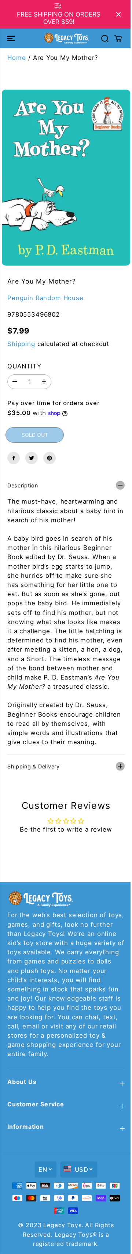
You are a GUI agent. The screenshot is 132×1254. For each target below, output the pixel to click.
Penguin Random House (45, 298)
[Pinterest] (49, 458)
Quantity (24, 366)
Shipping (21, 343)
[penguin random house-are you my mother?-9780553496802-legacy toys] (66, 178)
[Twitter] (31, 458)
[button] (11, 38)
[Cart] (118, 38)
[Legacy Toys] (66, 38)
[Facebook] (13, 458)
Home (16, 57)
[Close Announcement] (118, 14)
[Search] (104, 38)
